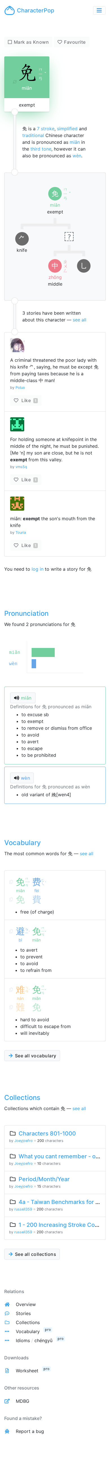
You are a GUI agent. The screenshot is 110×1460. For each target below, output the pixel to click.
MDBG (22, 1401)
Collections (28, 1322)
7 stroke (45, 128)
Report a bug (30, 1431)
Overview (26, 1304)
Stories (23, 1313)
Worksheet (27, 1370)
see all (79, 320)
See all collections (35, 1254)
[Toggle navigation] (99, 10)
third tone (40, 149)
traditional (33, 135)
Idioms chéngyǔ (34, 1340)
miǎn (75, 142)
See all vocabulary (35, 1055)
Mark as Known (31, 42)
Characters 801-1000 (47, 1133)
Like (28, 400)
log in (37, 569)
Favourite (75, 42)
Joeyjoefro (23, 1141)
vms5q (21, 467)
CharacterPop (35, 10)
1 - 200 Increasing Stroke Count (61, 1224)
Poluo (20, 387)
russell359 (23, 1209)
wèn (76, 155)
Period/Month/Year (44, 1179)
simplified (67, 128)
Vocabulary (28, 1331)
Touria (21, 532)
